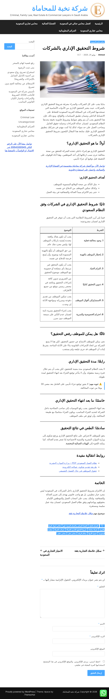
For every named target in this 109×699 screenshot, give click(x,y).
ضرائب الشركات (59, 530)
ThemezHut (29, 694)
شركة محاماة (93, 530)
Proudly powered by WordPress (20, 691)
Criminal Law (27, 117)
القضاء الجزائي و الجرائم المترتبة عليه (75, 526)
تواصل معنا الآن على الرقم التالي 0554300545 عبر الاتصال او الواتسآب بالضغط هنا (19, 147)
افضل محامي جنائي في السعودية (75, 23)
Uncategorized (26, 121)
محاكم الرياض (82, 534)
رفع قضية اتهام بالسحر (23, 63)
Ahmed (101, 55)
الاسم (101, 624)
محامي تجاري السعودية (27, 23)
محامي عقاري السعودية (91, 30)
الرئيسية (99, 23)
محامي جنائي (61, 534)
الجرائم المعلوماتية (67, 30)
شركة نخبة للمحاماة (60, 8)
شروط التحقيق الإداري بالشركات (76, 530)
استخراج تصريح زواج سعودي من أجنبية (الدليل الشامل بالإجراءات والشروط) (20, 75)
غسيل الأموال (93, 534)
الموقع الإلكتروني (97, 649)
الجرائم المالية (93, 526)
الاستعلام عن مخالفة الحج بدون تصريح (19, 85)
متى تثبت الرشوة (26, 67)
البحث (31, 41)
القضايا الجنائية (48, 23)
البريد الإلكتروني (97, 636)
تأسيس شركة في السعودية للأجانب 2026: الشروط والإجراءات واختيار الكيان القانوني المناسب (21, 96)
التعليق (101, 586)
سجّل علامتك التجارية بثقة (81, 513)
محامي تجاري (72, 534)
